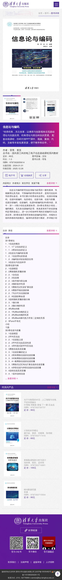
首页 (40, 13)
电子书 (12, 175)
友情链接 (32, 530)
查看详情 (51, 183)
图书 (47, 13)
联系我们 (12, 562)
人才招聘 (50, 562)
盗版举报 (37, 562)
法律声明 (25, 562)
